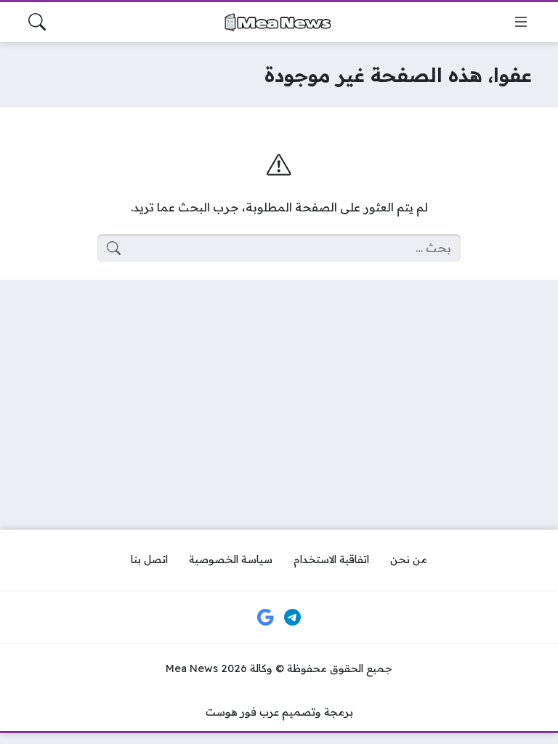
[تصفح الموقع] (521, 21)
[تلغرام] (292, 617)
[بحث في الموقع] (37, 21)
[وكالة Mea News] (279, 22)
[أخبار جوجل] (265, 617)
